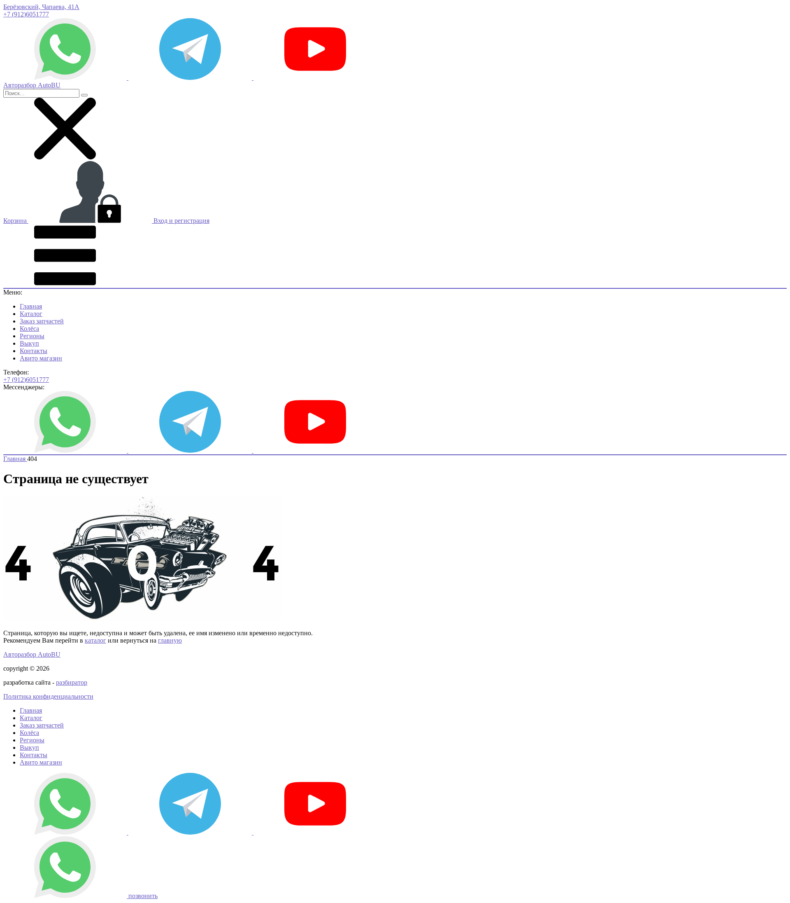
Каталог (31, 313)
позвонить (143, 895)
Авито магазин (41, 358)
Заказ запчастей (42, 321)
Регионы (32, 335)
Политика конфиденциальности (48, 696)
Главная (31, 306)
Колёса (29, 328)
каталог (95, 640)
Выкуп (29, 343)
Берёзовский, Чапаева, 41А (41, 6)
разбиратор (71, 682)
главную (170, 640)
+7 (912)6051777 (26, 14)
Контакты (33, 350)
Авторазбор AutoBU (31, 654)
